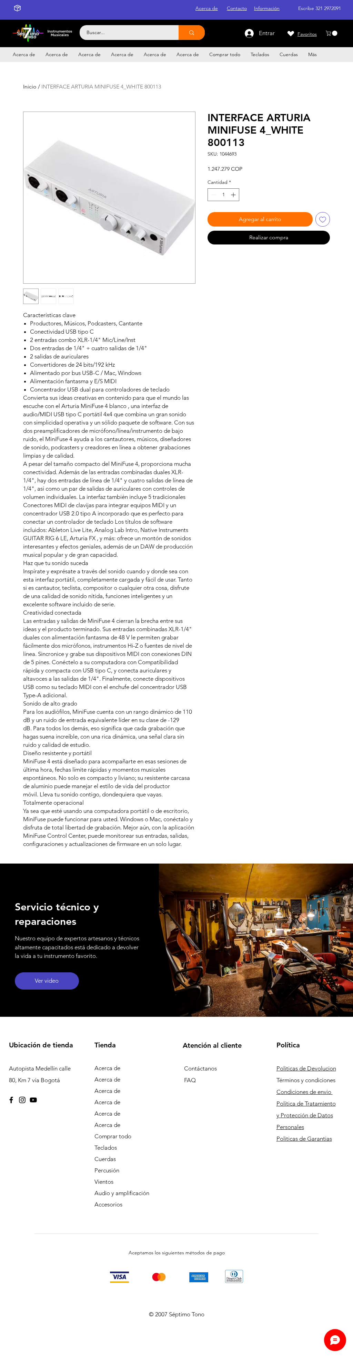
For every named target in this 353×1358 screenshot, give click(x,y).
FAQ (190, 1080)
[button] (332, 33)
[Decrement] (213, 195)
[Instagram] (22, 1100)
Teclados (105, 1147)
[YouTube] (33, 1100)
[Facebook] (11, 1100)
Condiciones (304, 1091)
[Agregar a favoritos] (322, 219)
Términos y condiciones (305, 1080)
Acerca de (107, 1068)
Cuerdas (105, 1159)
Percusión (106, 1170)
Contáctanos (200, 1068)
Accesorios (108, 1204)
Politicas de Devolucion (306, 1068)
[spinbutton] (223, 195)
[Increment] (234, 195)
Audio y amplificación (121, 1193)
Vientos (103, 1181)
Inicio (30, 86)
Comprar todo (112, 1136)
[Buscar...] (192, 32)
